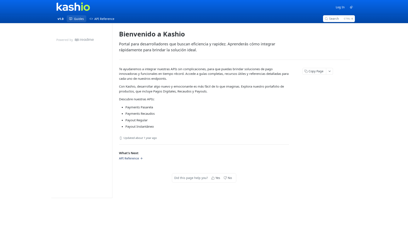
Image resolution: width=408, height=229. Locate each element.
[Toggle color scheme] (351, 7)
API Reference (129, 158)
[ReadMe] (84, 39)
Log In (340, 7)
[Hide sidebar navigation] (111, 110)
